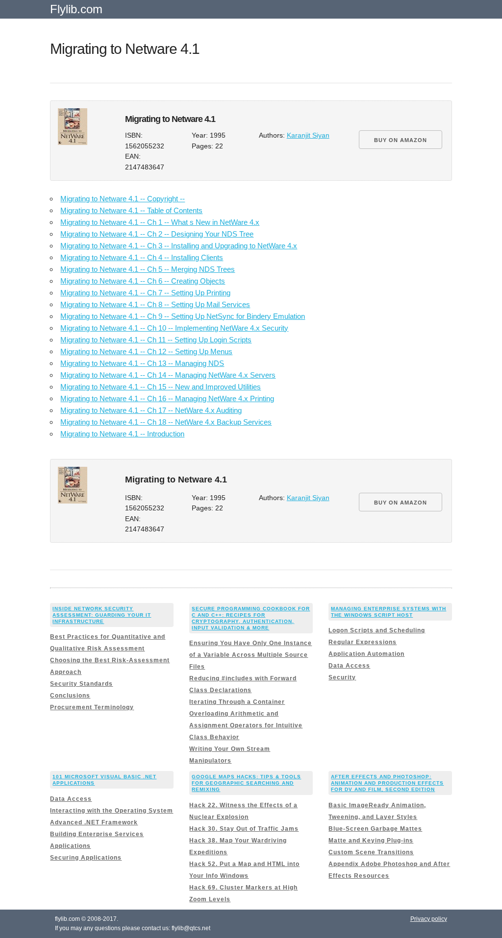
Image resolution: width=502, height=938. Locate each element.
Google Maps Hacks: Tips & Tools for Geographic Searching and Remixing (246, 783)
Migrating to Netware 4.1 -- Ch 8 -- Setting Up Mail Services (155, 304)
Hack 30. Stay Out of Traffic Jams (244, 828)
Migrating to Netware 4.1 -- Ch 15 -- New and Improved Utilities (160, 387)
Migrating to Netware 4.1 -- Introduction (122, 434)
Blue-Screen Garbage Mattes (375, 828)
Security (342, 677)
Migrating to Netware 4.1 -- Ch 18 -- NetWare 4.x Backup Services (166, 422)
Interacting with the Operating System (111, 810)
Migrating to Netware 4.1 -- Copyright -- (122, 198)
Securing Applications (86, 857)
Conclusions (70, 695)
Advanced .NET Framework (94, 822)
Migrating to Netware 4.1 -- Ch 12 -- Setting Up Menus (146, 351)
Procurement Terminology (92, 707)
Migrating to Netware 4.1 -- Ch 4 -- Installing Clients (141, 257)
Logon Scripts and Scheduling (376, 630)
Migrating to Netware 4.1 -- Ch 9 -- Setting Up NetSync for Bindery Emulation (182, 316)
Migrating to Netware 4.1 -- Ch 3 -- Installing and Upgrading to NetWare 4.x (178, 245)
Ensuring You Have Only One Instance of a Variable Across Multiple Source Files (250, 655)
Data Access (349, 665)
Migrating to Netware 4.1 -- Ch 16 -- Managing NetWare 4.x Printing (167, 398)
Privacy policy (428, 918)
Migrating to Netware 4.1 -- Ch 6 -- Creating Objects (142, 281)
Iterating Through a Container (237, 701)
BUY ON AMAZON (400, 140)
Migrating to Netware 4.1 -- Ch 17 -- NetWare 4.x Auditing (151, 410)
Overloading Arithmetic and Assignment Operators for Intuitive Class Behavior (245, 725)
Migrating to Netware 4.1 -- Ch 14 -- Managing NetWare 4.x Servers (168, 375)
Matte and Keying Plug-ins (370, 840)
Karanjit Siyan (308, 135)
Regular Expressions (362, 642)
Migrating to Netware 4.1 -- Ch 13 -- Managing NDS (142, 363)
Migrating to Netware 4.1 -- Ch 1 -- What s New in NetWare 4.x (159, 222)
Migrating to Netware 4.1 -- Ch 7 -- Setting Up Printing (145, 293)
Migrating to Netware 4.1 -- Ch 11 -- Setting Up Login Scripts (155, 340)
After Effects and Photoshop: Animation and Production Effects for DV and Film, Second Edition (387, 783)
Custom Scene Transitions (371, 852)
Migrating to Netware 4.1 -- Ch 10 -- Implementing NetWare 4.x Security (174, 328)
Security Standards (81, 683)
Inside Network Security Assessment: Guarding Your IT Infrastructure (101, 615)
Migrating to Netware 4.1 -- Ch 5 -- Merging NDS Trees (147, 269)
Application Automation (366, 653)
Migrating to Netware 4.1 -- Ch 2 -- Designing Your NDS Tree (156, 234)
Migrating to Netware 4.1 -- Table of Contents (131, 210)
